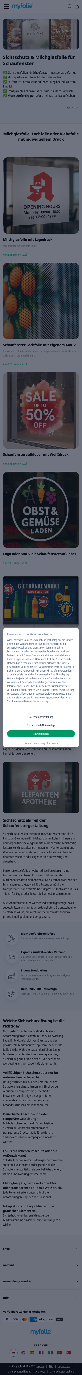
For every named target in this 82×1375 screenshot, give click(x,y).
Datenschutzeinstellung (41, 717)
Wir (9, 640)
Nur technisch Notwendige (41, 725)
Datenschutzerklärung (62, 690)
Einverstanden (41, 733)
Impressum (52, 743)
